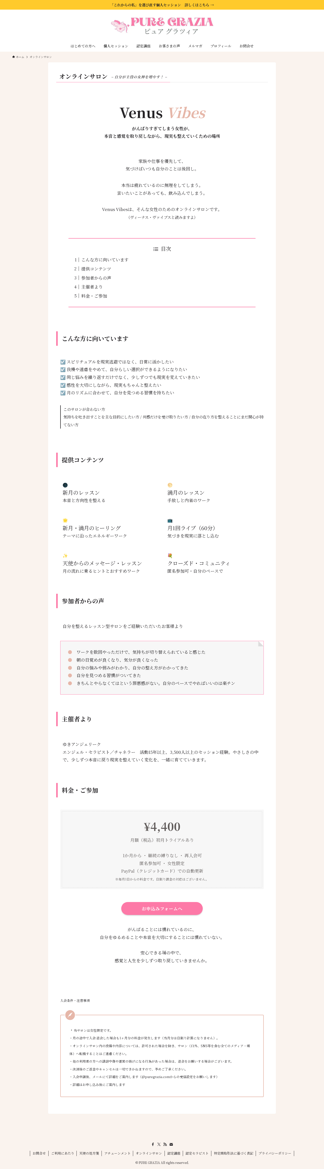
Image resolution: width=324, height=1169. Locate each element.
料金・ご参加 (94, 296)
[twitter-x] (159, 1144)
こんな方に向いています (105, 259)
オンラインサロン (149, 1153)
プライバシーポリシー (274, 1153)
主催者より (92, 286)
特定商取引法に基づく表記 (233, 1153)
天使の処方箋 (89, 1153)
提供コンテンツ (96, 268)
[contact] (171, 1144)
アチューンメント (117, 1153)
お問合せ (39, 1153)
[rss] (165, 1144)
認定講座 (173, 1153)
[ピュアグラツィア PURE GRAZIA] (162, 26)
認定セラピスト (197, 1153)
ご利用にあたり (62, 1153)
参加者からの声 (96, 278)
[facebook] (153, 1144)
